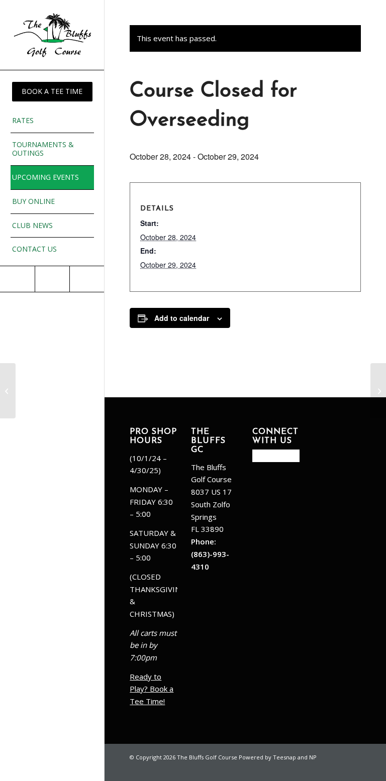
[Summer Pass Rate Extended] (8, 390)
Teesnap (284, 757)
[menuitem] (52, 91)
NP (313, 757)
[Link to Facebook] (17, 279)
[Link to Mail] (52, 279)
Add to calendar (181, 318)
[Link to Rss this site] (86, 279)
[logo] (52, 35)
